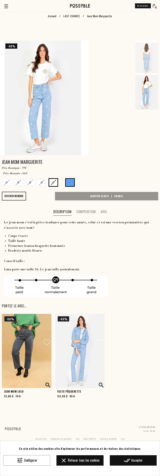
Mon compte (90, 438)
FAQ (77, 438)
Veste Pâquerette (69, 391)
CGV (123, 438)
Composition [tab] (86, 211)
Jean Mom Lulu (14, 391)
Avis (104, 211)
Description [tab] (62, 211)
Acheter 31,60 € (106, 196)
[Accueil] (80, 6)
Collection (40, 438)
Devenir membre (108, 438)
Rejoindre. (143, 5)
